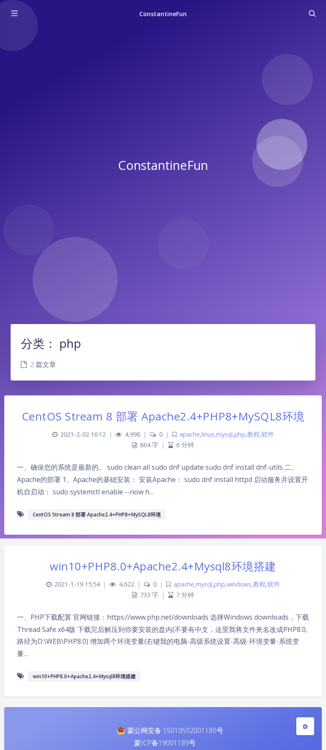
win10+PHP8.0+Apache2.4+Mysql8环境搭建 (163, 566)
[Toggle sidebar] (14, 13)
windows (239, 584)
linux (208, 434)
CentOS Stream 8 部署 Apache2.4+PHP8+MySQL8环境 (163, 416)
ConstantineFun (163, 14)
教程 (253, 434)
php (239, 434)
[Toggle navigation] (312, 13)
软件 (267, 434)
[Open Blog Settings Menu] (305, 726)
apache (190, 434)
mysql (224, 434)
